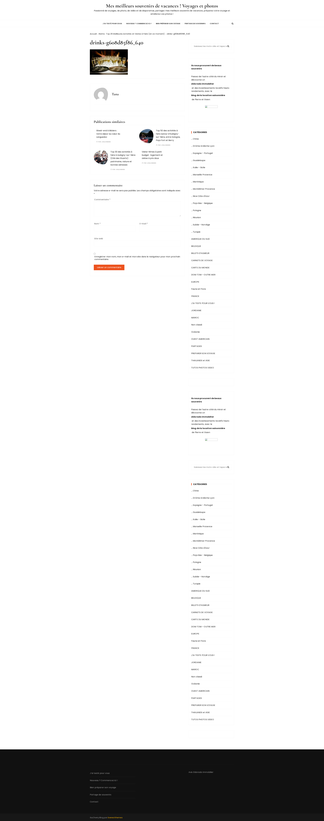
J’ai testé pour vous (112, 23)
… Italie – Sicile (198, 167)
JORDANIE (196, 310)
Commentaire (102, 199)
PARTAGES (196, 346)
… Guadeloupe (198, 160)
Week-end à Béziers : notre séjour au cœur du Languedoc (108, 133)
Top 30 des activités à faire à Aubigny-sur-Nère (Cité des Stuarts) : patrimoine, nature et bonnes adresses (122, 158)
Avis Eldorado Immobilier (201, 772)
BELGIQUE (196, 246)
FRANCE (195, 296)
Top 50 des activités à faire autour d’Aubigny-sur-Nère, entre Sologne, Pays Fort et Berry (168, 135)
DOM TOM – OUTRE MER (203, 274)
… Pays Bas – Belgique (202, 203)
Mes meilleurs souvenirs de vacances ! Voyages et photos (162, 6)
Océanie (195, 331)
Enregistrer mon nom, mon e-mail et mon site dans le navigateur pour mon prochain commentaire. (137, 258)
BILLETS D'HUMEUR (200, 253)
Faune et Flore (198, 289)
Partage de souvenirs (195, 23)
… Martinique (197, 181)
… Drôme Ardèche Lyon (202, 146)
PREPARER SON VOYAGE (203, 353)
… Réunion (196, 217)
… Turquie (195, 231)
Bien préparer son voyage (168, 23)
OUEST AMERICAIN (200, 339)
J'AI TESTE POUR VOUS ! (203, 303)
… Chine (195, 138)
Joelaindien (106, 141)
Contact (214, 23)
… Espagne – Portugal (202, 153)
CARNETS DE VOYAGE (202, 260)
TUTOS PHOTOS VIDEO (202, 367)
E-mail (144, 223)
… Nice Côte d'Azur (200, 196)
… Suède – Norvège (200, 224)
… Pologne (196, 210)
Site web (98, 238)
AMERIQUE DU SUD (200, 238)
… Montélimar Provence (203, 188)
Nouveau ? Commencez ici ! (139, 23)
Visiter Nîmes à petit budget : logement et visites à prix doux (152, 155)
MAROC (195, 317)
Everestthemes (115, 817)
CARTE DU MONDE (200, 267)
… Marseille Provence (201, 174)
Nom (97, 223)
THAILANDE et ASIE (200, 360)
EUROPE (195, 281)
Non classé (196, 324)
